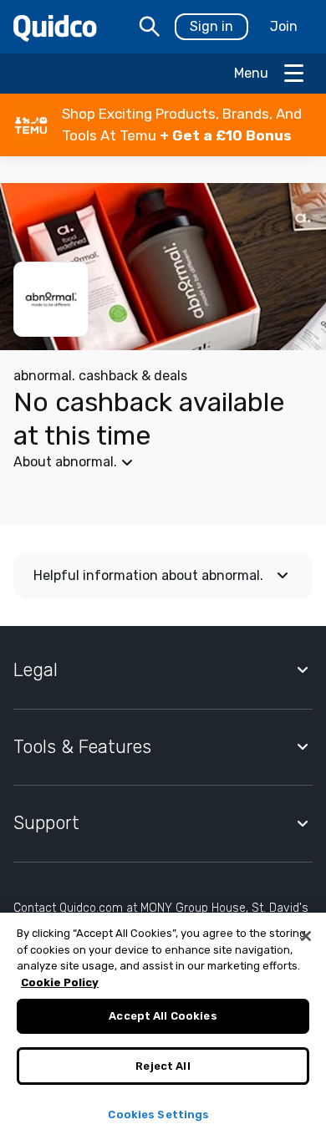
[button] (163, 125)
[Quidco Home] (55, 27)
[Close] (306, 936)
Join (284, 26)
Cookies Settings (158, 1114)
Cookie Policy (60, 982)
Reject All (162, 1066)
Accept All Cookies (162, 1016)
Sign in (211, 26)
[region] (163, 1029)
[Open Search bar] (149, 26)
